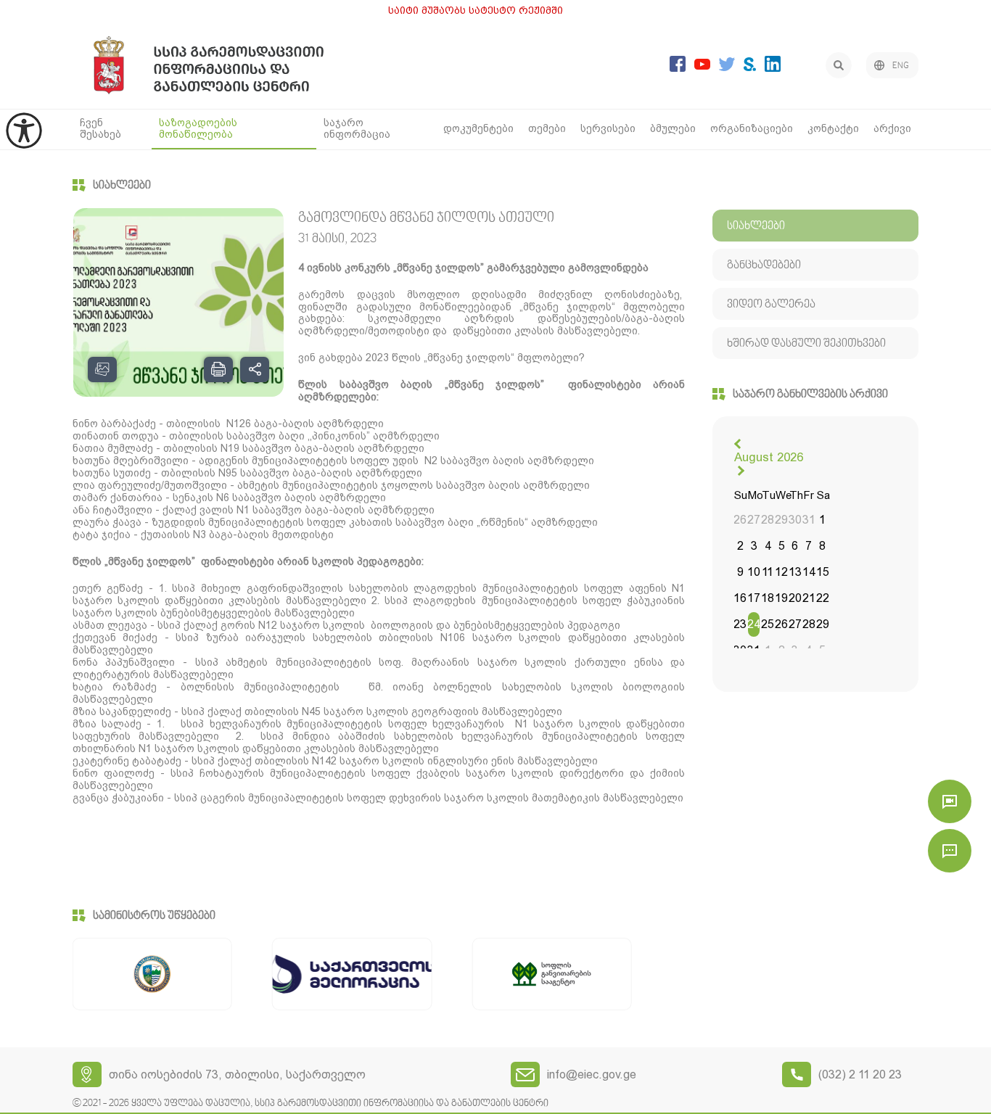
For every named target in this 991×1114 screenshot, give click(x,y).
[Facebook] (678, 68)
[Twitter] (727, 67)
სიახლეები (122, 185)
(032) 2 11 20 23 (860, 1074)
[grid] (781, 574)
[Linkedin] (773, 68)
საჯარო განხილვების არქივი (810, 394)
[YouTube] (702, 65)
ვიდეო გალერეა (771, 304)
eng (900, 66)
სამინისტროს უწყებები (154, 916)
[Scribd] (750, 67)
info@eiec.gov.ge (591, 1074)
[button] (739, 444)
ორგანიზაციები (751, 128)
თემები (547, 128)
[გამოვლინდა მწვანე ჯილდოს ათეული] (178, 302)
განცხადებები (764, 265)
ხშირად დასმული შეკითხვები (806, 344)
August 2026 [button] (768, 457)
